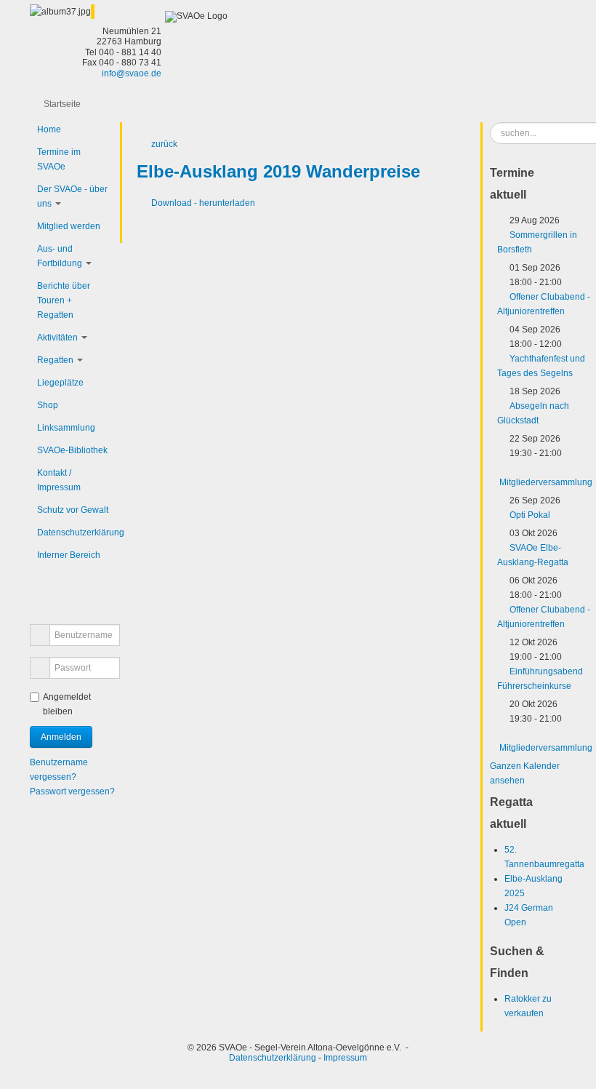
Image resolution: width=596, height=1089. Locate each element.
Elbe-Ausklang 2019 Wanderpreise (278, 171)
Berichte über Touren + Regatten (63, 300)
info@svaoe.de (131, 73)
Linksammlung (66, 428)
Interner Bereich (68, 555)
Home (49, 129)
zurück (164, 144)
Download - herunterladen (203, 203)
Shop (47, 405)
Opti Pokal (530, 515)
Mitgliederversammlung (545, 482)
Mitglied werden (68, 226)
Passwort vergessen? (72, 791)
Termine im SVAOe (59, 159)
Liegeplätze (60, 383)
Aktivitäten (57, 337)
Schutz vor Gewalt (72, 510)
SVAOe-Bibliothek (72, 450)
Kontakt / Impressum (59, 480)
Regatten (55, 360)
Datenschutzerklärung (75, 532)
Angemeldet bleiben (67, 704)
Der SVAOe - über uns (72, 196)
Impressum (345, 1058)
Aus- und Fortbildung (59, 256)
